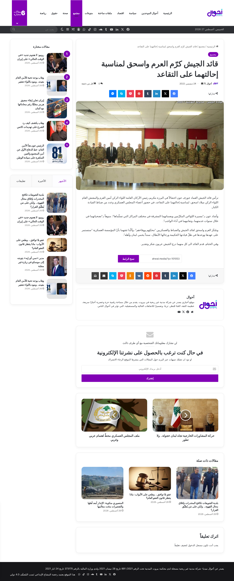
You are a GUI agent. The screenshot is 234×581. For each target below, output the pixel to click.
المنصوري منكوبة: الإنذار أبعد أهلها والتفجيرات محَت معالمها (105, 504)
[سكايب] (121, 93)
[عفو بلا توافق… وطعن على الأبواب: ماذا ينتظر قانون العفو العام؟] (150, 478)
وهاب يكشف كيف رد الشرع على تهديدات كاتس (30, 125)
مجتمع (76, 13)
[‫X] (165, 93)
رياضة (43, 13)
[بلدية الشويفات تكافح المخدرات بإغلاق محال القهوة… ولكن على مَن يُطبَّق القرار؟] (197, 483)
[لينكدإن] (156, 93)
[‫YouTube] (179, 312)
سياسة (132, 13)
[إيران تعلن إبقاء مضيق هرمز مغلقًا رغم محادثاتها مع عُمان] (57, 108)
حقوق (54, 13)
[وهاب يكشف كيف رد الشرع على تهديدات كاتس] (57, 131)
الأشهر (62, 181)
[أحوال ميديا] (215, 13)
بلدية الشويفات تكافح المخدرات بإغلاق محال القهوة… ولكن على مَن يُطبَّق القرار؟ (198, 506)
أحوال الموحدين (149, 13)
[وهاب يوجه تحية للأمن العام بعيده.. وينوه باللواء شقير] (57, 86)
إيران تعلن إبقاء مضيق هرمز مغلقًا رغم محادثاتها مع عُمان (31, 104)
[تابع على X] (204, 83)
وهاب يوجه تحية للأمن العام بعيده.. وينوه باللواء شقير (30, 79)
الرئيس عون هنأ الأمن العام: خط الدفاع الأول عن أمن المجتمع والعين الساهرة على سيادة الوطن (30, 151)
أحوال (209, 83)
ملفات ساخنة (105, 13)
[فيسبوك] (174, 93)
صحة (65, 13)
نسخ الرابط (128, 258)
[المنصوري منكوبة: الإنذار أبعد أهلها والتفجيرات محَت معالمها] (102, 483)
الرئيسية (167, 13)
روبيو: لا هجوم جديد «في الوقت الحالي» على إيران (30, 57)
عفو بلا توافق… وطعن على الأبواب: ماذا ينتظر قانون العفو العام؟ (150, 496)
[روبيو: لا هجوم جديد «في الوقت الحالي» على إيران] (57, 63)
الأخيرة (42, 181)
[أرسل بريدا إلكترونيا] (202, 83)
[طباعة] (95, 275)
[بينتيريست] (139, 93)
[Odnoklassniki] (130, 275)
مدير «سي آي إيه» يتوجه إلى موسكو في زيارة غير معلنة (30, 262)
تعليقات (20, 181)
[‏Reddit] (148, 275)
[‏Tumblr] (148, 93)
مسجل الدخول (195, 545)
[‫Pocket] (130, 93)
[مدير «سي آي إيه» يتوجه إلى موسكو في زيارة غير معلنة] (57, 266)
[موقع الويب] (192, 312)
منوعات (89, 13)
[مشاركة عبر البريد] (104, 275)
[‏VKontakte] (139, 275)
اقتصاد (120, 13)
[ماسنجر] (112, 93)
